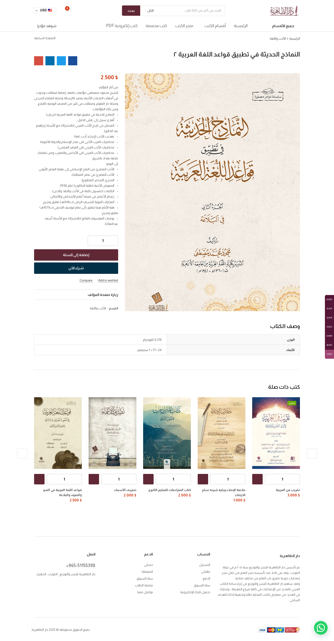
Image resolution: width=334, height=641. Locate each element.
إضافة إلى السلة (76, 255)
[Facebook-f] (93, 585)
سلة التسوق (202, 585)
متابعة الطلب (144, 585)
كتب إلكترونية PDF (122, 25)
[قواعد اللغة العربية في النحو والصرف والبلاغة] (58, 433)
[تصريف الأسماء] (112, 433)
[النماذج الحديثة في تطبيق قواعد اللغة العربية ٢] (72, 60)
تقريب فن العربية (288, 490)
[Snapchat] (93, 591)
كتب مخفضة (156, 25)
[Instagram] (84, 585)
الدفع (206, 578)
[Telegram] (84, 591)
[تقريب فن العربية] (276, 433)
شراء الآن (76, 268)
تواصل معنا (145, 592)
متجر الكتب (184, 25)
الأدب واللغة (278, 38)
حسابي (148, 565)
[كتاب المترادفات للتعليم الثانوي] (167, 433)
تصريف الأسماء (125, 490)
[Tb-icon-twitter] (74, 585)
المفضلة (147, 571)
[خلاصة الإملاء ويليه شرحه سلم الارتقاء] (221, 433)
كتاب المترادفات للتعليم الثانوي (169, 490)
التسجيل (204, 565)
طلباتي (205, 571)
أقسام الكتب (215, 25)
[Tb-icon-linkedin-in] (65, 585)
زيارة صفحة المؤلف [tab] (103, 295)
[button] (148, 10)
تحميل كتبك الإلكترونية (195, 592)
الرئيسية (241, 25)
